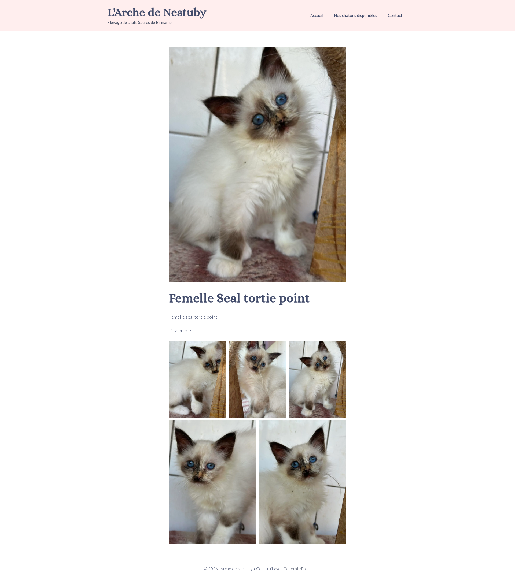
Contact (395, 15)
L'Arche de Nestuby (157, 12)
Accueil (316, 15)
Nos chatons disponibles (355, 15)
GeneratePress (297, 568)
